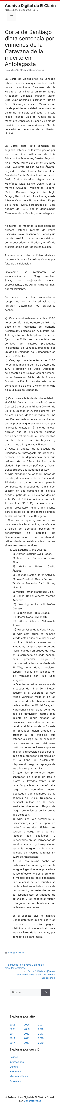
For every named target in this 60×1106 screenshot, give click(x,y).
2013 (41, 1033)
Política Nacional (16, 952)
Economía (15, 1071)
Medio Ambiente (19, 1076)
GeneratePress (32, 1100)
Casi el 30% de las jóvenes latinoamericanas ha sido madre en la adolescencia (35, 974)
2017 (12, 1042)
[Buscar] (45, 992)
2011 (12, 1033)
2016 (41, 1038)
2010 (41, 1029)
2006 (27, 1024)
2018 (26, 1042)
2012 (26, 1033)
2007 (41, 1024)
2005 (12, 1024)
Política (14, 1056)
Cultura (14, 1066)
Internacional (17, 1061)
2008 (12, 1029)
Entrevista (15, 1081)
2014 (12, 1038)
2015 (26, 1038)
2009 (27, 1029)
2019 (41, 1042)
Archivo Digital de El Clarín (30, 5)
